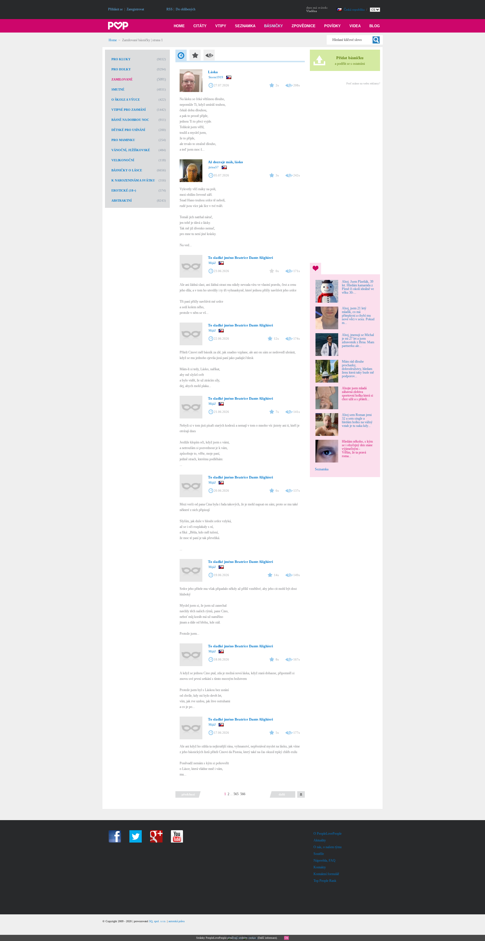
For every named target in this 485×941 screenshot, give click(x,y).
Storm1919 (216, 77)
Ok (286, 937)
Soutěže (319, 854)
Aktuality (320, 840)
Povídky (332, 26)
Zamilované (121, 79)
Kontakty (320, 867)
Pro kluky (121, 59)
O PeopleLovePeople (328, 834)
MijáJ (212, 262)
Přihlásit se (115, 9)
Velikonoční (122, 160)
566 (242, 794)
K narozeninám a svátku (133, 180)
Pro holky (121, 69)
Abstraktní (121, 200)
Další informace (267, 937)
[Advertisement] (345, 173)
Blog (374, 26)
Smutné (117, 89)
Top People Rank (325, 881)
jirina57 (214, 167)
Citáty (200, 26)
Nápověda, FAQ (324, 860)
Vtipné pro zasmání (128, 109)
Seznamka (245, 26)
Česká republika (354, 9)
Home (179, 26)
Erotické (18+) (123, 190)
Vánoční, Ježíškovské (130, 150)
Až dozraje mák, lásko (225, 162)
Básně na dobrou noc (130, 119)
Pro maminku (123, 140)
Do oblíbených (185, 9)
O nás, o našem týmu (328, 847)
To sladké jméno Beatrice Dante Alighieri (240, 258)
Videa (355, 26)
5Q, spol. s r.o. (157, 921)
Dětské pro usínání (128, 130)
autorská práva (176, 921)
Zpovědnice (303, 26)
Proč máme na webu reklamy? (363, 83)
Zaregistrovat (135, 9)
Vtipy (220, 26)
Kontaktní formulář (326, 874)
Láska (213, 72)
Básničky (273, 26)
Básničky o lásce (126, 170)
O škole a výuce (125, 99)
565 (236, 794)
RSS (169, 9)
